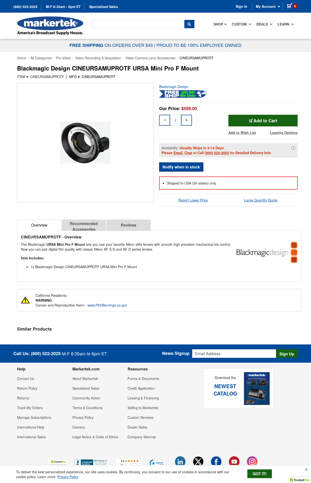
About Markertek (85, 378)
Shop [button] (218, 24)
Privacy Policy (83, 417)
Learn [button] (283, 24)
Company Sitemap (142, 436)
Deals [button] (262, 24)
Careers (78, 427)
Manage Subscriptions (34, 417)
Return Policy (27, 388)
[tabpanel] (159, 254)
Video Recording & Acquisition (98, 57)
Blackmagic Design (173, 86)
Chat (188, 152)
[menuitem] (220, 24)
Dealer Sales (137, 427)
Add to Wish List (242, 132)
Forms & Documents (143, 378)
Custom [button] (240, 24)
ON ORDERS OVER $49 (111, 45)
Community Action (86, 397)
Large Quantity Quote (260, 200)
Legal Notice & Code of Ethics (95, 436)
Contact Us (25, 378)
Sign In (241, 6)
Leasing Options (284, 132)
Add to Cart (265, 120)
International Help (30, 427)
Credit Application (141, 388)
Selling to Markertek (143, 407)
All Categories (41, 57)
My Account (266, 6)
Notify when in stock (181, 167)
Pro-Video (63, 57)
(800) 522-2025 (25, 6)
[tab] (39, 225)
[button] (58, 462)
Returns (23, 397)
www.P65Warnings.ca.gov (107, 305)
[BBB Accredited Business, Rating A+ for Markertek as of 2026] (91, 462)
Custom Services (141, 417)
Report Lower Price (193, 200)
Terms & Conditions (87, 407)
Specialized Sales (103, 6)
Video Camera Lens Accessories (150, 57)
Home (21, 57)
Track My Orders (30, 407)
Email (177, 152)
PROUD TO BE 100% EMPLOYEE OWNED (199, 45)
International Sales (31, 436)
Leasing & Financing (143, 397)
